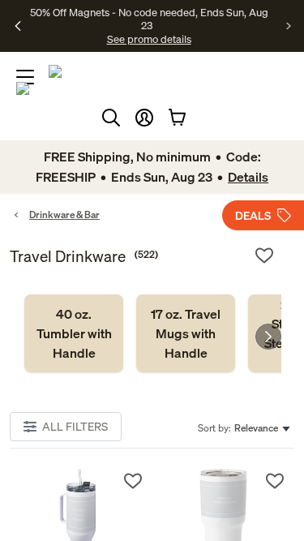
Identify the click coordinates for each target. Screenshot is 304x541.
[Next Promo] (289, 26)
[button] (144, 118)
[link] (73, 333)
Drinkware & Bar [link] (64, 214)
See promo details (149, 39)
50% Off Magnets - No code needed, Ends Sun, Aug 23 (149, 18)
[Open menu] (25, 77)
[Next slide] (268, 337)
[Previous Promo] (18, 26)
